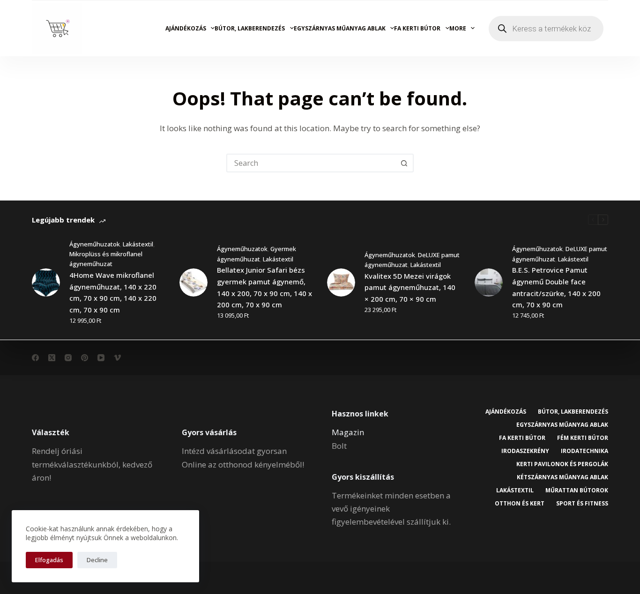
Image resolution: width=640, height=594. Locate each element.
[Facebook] (35, 357)
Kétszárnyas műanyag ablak (562, 477)
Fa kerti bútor (417, 28)
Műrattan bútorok (576, 490)
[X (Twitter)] (51, 357)
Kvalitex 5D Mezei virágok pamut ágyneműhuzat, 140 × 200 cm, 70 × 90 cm (410, 287)
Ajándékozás (185, 28)
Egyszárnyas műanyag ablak (340, 28)
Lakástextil (138, 244)
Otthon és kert (519, 503)
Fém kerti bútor (582, 438)
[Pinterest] (84, 357)
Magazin (348, 432)
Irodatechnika (584, 451)
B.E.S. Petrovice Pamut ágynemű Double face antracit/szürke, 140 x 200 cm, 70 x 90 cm (556, 287)
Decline (97, 560)
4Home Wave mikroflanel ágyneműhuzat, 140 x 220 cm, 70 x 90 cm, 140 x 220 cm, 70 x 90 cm (112, 292)
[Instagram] (68, 357)
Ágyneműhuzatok (94, 244)
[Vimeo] (117, 357)
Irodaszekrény (525, 451)
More (457, 28)
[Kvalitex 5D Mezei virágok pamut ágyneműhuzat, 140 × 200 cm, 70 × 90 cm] (341, 282)
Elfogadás (49, 560)
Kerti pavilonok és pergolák (562, 464)
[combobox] (311, 163)
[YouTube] (100, 357)
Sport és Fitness (582, 503)
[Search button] (404, 163)
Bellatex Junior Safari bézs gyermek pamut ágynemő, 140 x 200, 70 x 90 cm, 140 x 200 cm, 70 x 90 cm (264, 287)
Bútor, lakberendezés (250, 28)
